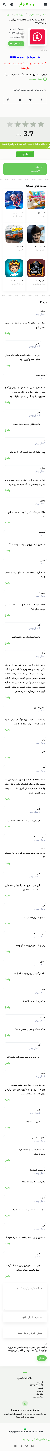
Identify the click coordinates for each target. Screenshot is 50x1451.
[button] (16, 43)
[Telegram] (21, 1446)
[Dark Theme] (11, 4)
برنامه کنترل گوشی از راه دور (36, 1439)
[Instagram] (15, 1446)
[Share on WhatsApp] (8, 100)
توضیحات (35, 79)
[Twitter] (26, 1446)
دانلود (25, 154)
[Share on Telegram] (19, 100)
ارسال (41, 1358)
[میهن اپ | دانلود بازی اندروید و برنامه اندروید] (25, 1428)
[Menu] (45, 4)
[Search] (4, 4)
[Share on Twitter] (30, 100)
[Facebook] (32, 1446)
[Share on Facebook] (41, 100)
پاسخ (7, 333)
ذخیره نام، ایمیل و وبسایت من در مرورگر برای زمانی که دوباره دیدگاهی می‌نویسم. (27, 1349)
